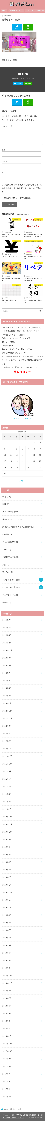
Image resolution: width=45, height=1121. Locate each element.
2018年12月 (7, 976)
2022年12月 (7, 711)
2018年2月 (7, 1028)
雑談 (5, 504)
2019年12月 (7, 892)
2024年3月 (7, 635)
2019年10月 (7, 907)
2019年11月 (7, 900)
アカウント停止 (10, 595)
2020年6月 (7, 847)
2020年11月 (7, 824)
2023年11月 (7, 650)
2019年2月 (7, 968)
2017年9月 (7, 1059)
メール (5, 161)
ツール (6, 550)
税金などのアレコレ (12, 519)
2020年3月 (7, 870)
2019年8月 (7, 923)
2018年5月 (7, 1013)
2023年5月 (7, 681)
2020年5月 (7, 855)
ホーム (4, 10)
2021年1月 (7, 809)
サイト (5, 173)
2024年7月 (7, 620)
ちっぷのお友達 (10, 542)
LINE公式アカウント (16, 10)
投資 (5, 565)
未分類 (6, 602)
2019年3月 (7, 960)
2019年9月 (7, 915)
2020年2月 (7, 877)
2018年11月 (7, 983)
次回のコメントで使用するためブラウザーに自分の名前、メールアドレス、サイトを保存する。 (22, 188)
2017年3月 (7, 1097)
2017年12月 (7, 1044)
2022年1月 (7, 749)
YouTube (7, 572)
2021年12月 (7, 756)
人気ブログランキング (22, 418)
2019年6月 (7, 938)
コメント (7, 126)
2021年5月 (7, 779)
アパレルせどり (11, 580)
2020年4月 (7, 862)
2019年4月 (7, 953)
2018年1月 (7, 1036)
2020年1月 (7, 885)
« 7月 (21, 481)
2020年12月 (7, 817)
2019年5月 (7, 945)
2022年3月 (7, 733)
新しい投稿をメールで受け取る (17, 198)
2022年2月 (7, 741)
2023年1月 (7, 703)
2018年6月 (7, 1006)
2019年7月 (7, 930)
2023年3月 (7, 688)
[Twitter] (18, 83)
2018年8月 (7, 991)
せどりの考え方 (11, 587)
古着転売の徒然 (10, 557)
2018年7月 (7, 998)
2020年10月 (7, 832)
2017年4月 (7, 1089)
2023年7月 (7, 673)
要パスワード (10, 512)
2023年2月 (7, 696)
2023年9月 (7, 658)
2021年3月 (7, 794)
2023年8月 (7, 665)
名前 (4, 150)
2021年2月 (7, 802)
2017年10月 (7, 1051)
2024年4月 (7, 628)
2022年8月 (7, 726)
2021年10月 (7, 764)
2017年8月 (7, 1066)
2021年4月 (7, 786)
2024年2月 (7, 643)
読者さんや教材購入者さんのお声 (18, 527)
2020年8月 (7, 839)
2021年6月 (7, 771)
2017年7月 (7, 1074)
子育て (6, 497)
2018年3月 (7, 1021)
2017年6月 (7, 1081)
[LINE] (28, 83)
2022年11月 (7, 718)
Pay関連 (7, 534)
